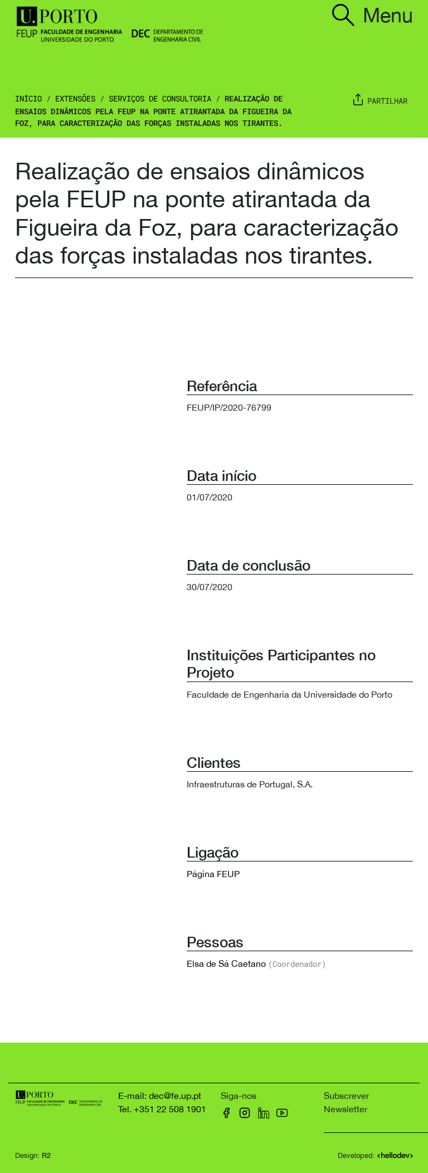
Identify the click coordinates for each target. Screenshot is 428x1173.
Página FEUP (213, 874)
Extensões (75, 98)
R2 (46, 1155)
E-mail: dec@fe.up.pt (159, 1096)
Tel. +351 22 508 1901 (162, 1109)
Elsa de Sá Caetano (226, 963)
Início (28, 98)
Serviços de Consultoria (160, 98)
